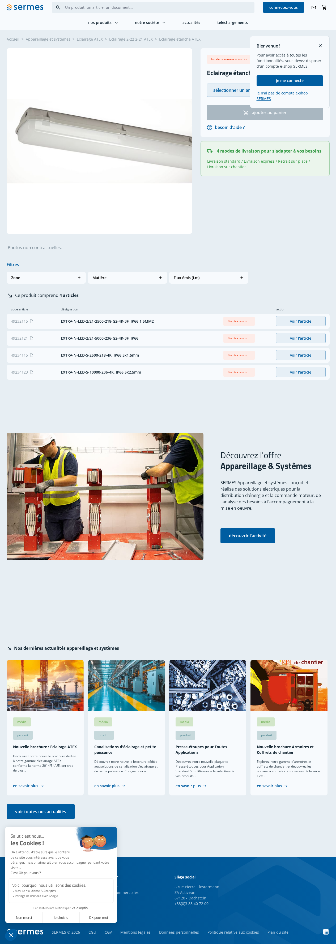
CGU (92, 932)
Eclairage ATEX (90, 39)
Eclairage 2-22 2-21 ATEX (131, 39)
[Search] (58, 7)
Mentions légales (135, 932)
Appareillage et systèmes (48, 39)
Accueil (13, 39)
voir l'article (300, 321)
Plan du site (277, 932)
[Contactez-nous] (313, 7)
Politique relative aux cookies (233, 932)
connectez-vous (283, 7)
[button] (46, 278)
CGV (108, 932)
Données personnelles (179, 932)
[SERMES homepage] (25, 7)
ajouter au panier (269, 112)
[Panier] (324, 7)
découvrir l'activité (247, 536)
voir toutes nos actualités (40, 812)
